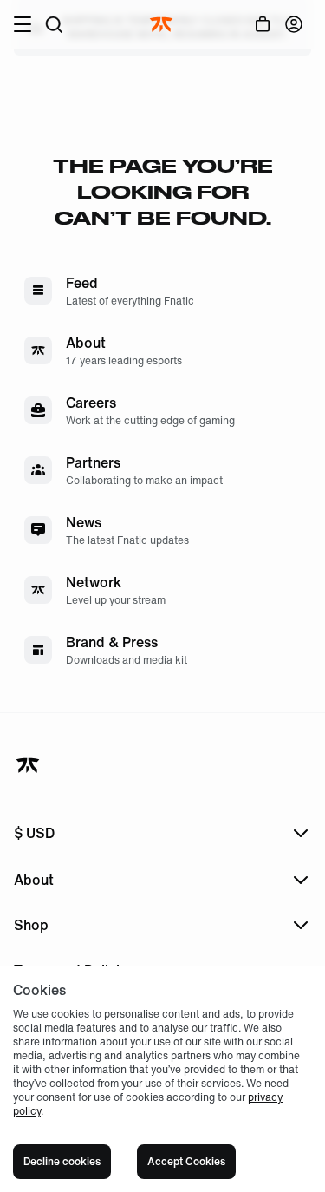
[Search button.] (53, 24)
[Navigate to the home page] (163, 24)
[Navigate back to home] (29, 765)
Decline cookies (62, 1161)
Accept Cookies (186, 1161)
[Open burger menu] (22, 24)
